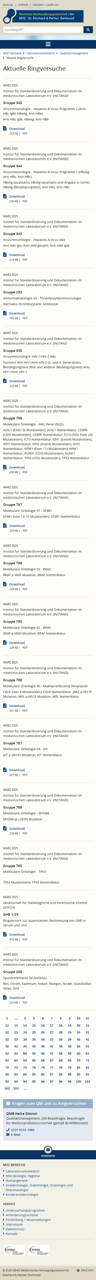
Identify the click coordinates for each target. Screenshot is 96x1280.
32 (7, 1039)
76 (43, 1067)
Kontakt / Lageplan (45, 4)
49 (69, 1046)
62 (7, 1060)
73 (16, 1067)
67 (52, 1060)
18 (61, 1025)
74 (25, 1067)
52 (7, 1053)
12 (7, 1025)
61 (87, 1053)
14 (25, 1025)
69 (69, 1060)
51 (87, 1046)
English (8, 4)
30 (78, 1032)
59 (69, 1053)
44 (25, 1046)
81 (87, 1067)
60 (78, 1053)
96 (43, 1081)
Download (17, 128)
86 (43, 1074)
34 (25, 1039)
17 (52, 1025)
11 (87, 1018)
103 (16, 1088)
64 (25, 1060)
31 (87, 1032)
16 (43, 1025)
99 (69, 1081)
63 (16, 1060)
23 (16, 1032)
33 (16, 1039)
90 (78, 1074)
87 (52, 1074)
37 (52, 1039)
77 (52, 1067)
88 (61, 1074)
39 (69, 1039)
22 (7, 1032)
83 (16, 1074)
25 (34, 1032)
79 (69, 1067)
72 (7, 1067)
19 (69, 1025)
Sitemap (23, 4)
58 (61, 1053)
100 (78, 1081)
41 (87, 1039)
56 (43, 1053)
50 (78, 1046)
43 (16, 1046)
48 (61, 1046)
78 (61, 1067)
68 (61, 1060)
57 (52, 1053)
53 (16, 1053)
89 (69, 1074)
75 (34, 1067)
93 (16, 1081)
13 (16, 1025)
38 (61, 1039)
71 (87, 1060)
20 (78, 1025)
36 (43, 1039)
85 (34, 1074)
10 (78, 1018)
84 (25, 1074)
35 (34, 1039)
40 (78, 1039)
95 (34, 1081)
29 (69, 1032)
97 (52, 1081)
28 (61, 1032)
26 (43, 1032)
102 (7, 1088)
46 (43, 1046)
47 (52, 1046)
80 (78, 1067)
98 (61, 1081)
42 (7, 1046)
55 (34, 1053)
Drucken (87, 1270)
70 (78, 1060)
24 (25, 1032)
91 (87, 1074)
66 (43, 1060)
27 (52, 1032)
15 (34, 1025)
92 (7, 1081)
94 (25, 1081)
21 (87, 1025)
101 (87, 1081)
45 (34, 1046)
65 (34, 1060)
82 (7, 1074)
